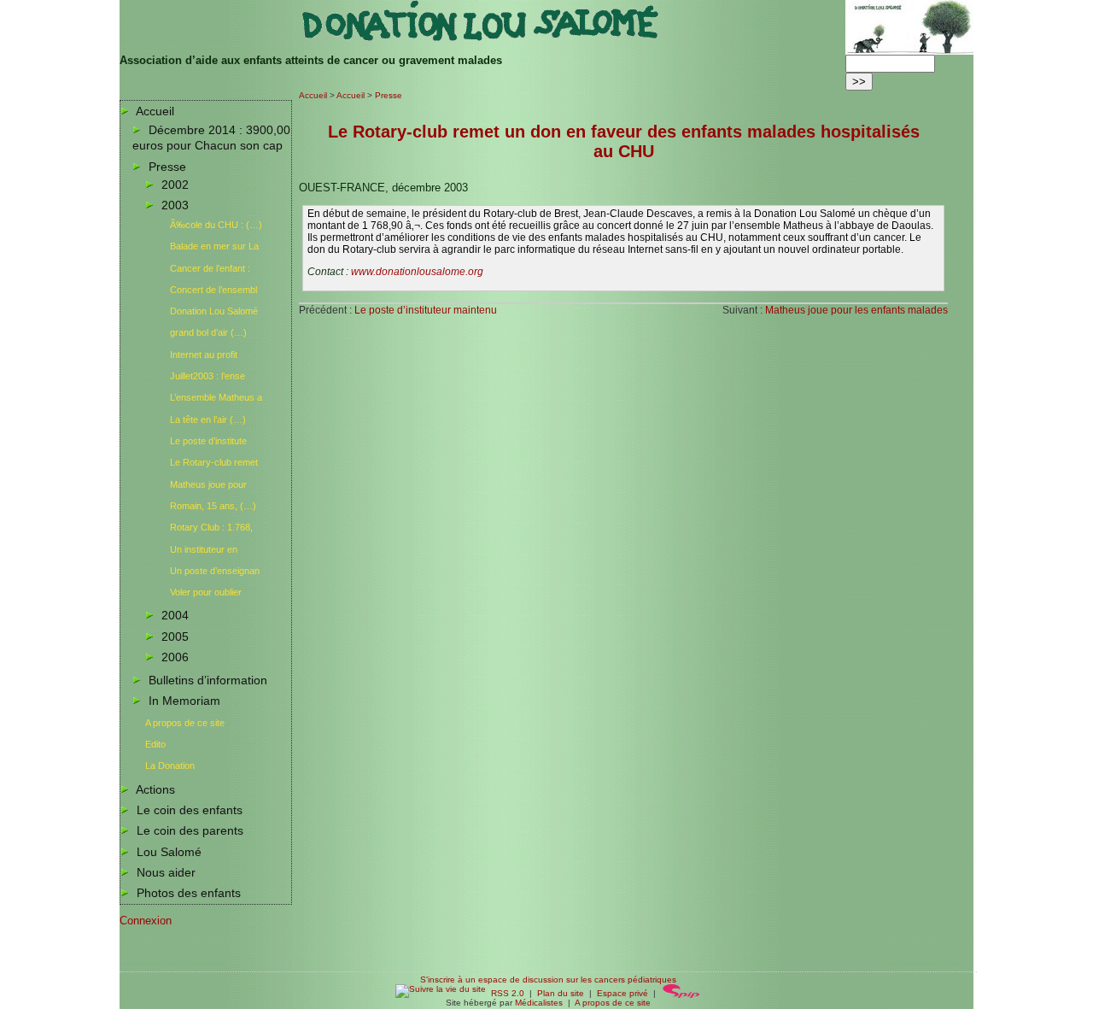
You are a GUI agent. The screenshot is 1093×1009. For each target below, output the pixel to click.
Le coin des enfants (190, 810)
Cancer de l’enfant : (210, 268)
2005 (175, 636)
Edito (155, 744)
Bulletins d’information (208, 680)
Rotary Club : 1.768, (211, 527)
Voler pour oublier (206, 592)
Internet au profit (203, 354)
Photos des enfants (189, 893)
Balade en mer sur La (214, 246)
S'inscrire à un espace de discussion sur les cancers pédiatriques (548, 979)
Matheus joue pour (208, 484)
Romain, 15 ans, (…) (213, 506)
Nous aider (166, 872)
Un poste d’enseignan (215, 571)
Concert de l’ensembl (213, 290)
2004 (175, 615)
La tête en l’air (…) (208, 419)
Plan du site (560, 993)
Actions (155, 789)
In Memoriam (184, 700)
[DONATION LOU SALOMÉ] (482, 38)
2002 (175, 184)
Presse (167, 166)
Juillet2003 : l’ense (207, 376)
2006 (175, 657)
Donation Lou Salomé (214, 311)
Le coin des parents (190, 830)
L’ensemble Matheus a (216, 397)
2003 (175, 205)
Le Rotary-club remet (214, 462)
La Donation (170, 765)
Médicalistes (539, 1002)
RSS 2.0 (505, 993)
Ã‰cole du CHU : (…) (216, 225)
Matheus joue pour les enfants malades (856, 309)
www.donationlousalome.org (417, 272)
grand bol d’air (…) (208, 332)
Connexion (146, 920)
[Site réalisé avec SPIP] (681, 993)
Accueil (155, 111)
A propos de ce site (185, 723)
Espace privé (622, 993)
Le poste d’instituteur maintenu (425, 309)
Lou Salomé (169, 852)
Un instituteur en (203, 549)
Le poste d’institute (208, 441)
